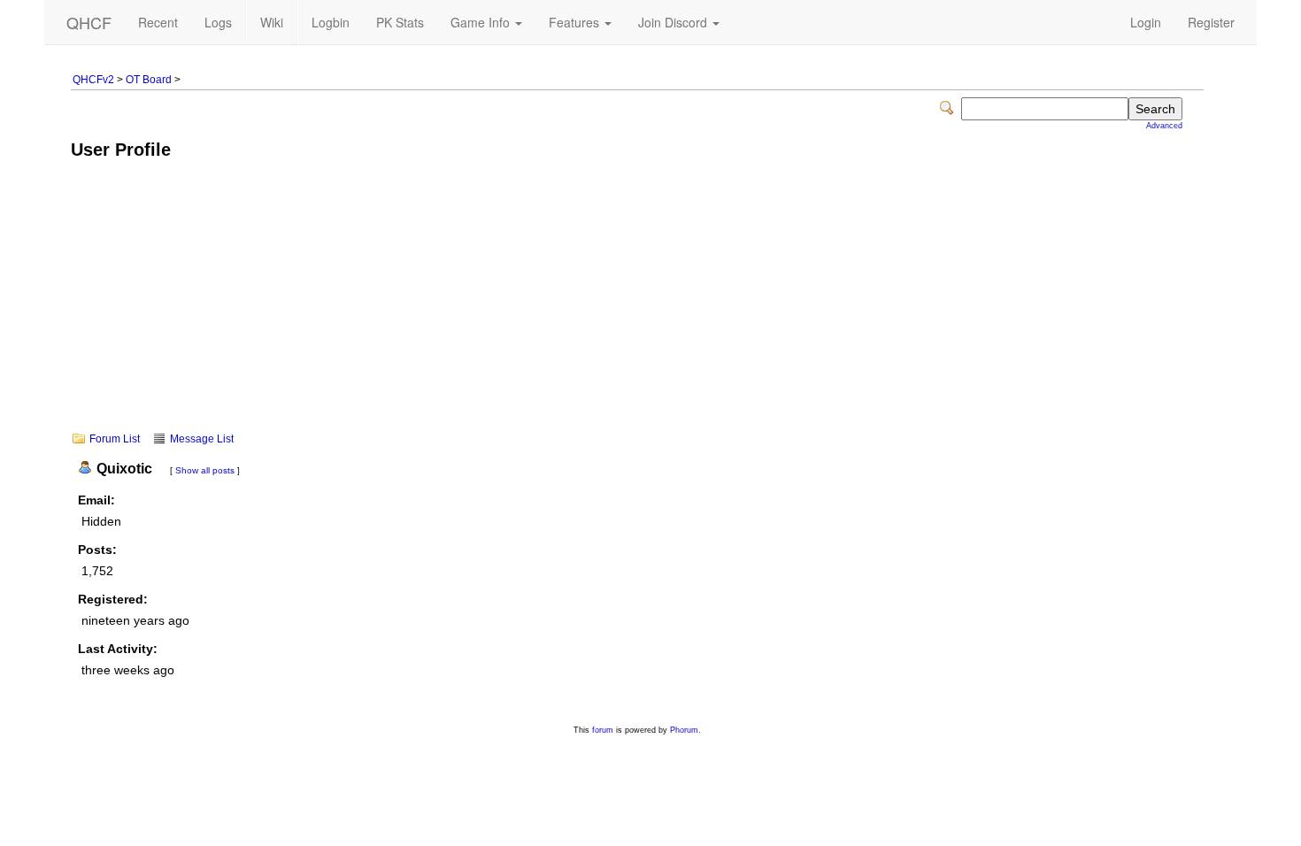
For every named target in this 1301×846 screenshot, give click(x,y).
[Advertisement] (637, 308)
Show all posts (205, 470)
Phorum (684, 730)
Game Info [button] (481, 22)
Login (1145, 22)
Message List (202, 439)
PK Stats (400, 22)
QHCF (89, 22)
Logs (218, 22)
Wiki (271, 22)
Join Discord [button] (674, 22)
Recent (158, 22)
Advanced (1164, 125)
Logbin (331, 22)
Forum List (114, 439)
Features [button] (576, 22)
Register (1211, 22)
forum (602, 730)
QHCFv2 (93, 79)
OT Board (149, 79)
